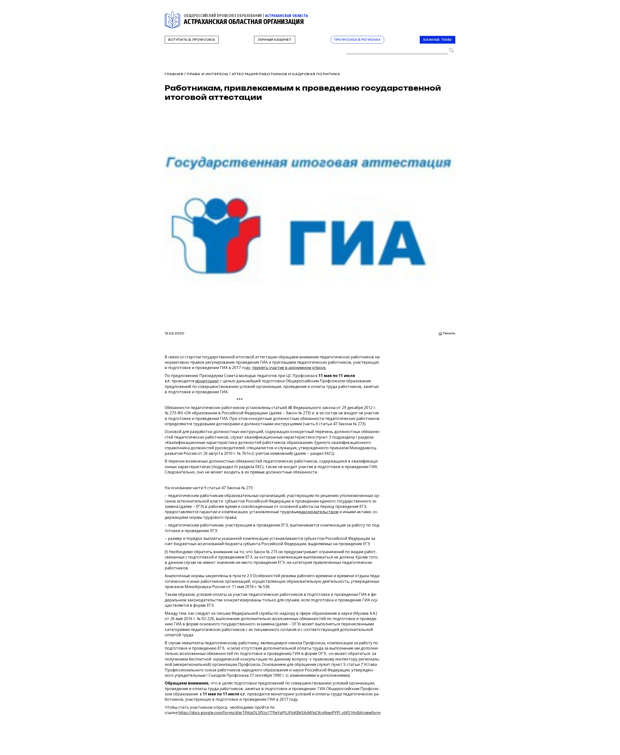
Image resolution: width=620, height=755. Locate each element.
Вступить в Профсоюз (191, 39)
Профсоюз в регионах (357, 39)
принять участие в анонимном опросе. (289, 367)
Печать (449, 333)
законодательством (319, 511)
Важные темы (437, 39)
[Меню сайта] (451, 13)
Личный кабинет (274, 39)
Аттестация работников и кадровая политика (286, 74)
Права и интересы (207, 74)
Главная (174, 74)
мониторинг (207, 381)
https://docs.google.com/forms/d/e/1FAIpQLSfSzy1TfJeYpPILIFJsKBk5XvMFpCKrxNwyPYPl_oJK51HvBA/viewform (279, 712)
